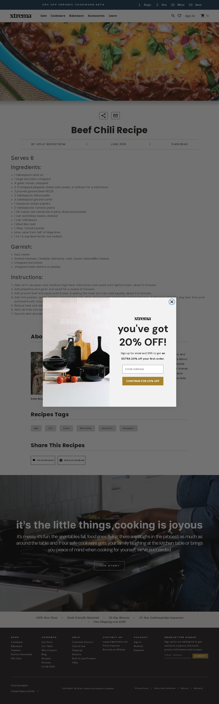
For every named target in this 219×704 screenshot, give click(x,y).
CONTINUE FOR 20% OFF (142, 381)
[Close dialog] (172, 302)
